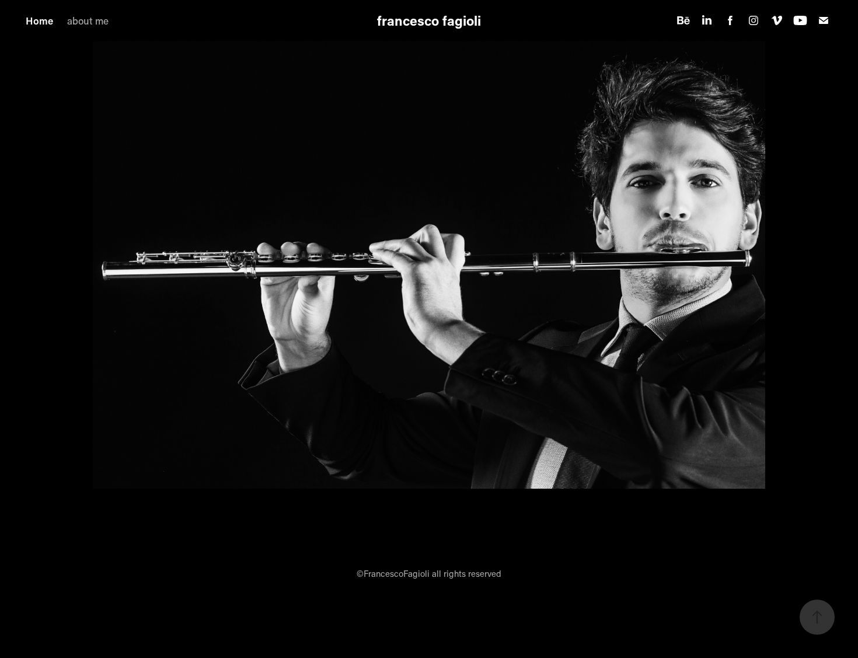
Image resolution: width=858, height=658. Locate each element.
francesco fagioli (429, 20)
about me (88, 20)
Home (39, 20)
